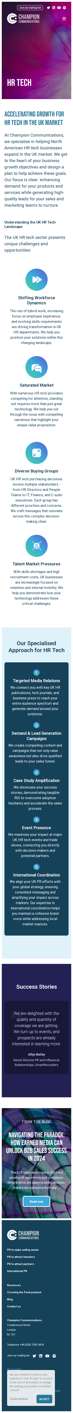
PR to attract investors (21, 1257)
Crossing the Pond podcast (24, 1292)
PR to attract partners (20, 1264)
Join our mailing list (30, 7)
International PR (17, 1271)
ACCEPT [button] (44, 1399)
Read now (36, 1201)
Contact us (14, 1306)
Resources (14, 1285)
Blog (10, 1299)
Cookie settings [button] (19, 1398)
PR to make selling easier (23, 1249)
